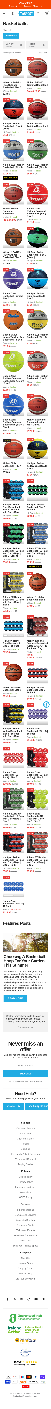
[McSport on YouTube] (36, 1299)
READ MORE (15, 998)
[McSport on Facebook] (8, 1299)
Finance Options (25, 1210)
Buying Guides (25, 1164)
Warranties (25, 1192)
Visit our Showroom (25, 1279)
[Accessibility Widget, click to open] (46, 704)
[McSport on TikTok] (29, 1299)
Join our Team (25, 1263)
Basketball (11, 35)
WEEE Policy (25, 1197)
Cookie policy (25, 1177)
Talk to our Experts (25, 1230)
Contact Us (13, 1106)
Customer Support (25, 1128)
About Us (25, 1258)
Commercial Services (25, 1215)
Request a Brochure (25, 1220)
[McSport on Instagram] (22, 1299)
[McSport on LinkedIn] (43, 1299)
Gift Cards (26, 1240)
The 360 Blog (25, 1273)
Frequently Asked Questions (25, 1154)
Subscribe (25, 1073)
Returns (25, 1144)
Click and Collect (25, 1139)
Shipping (25, 1149)
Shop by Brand (25, 1268)
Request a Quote (25, 1225)
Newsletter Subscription (26, 1235)
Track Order (25, 1133)
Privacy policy (26, 1182)
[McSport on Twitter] (14, 1299)
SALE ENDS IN (25, 3)
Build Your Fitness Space (25, 1246)
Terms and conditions (25, 1187)
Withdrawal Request (25, 1159)
